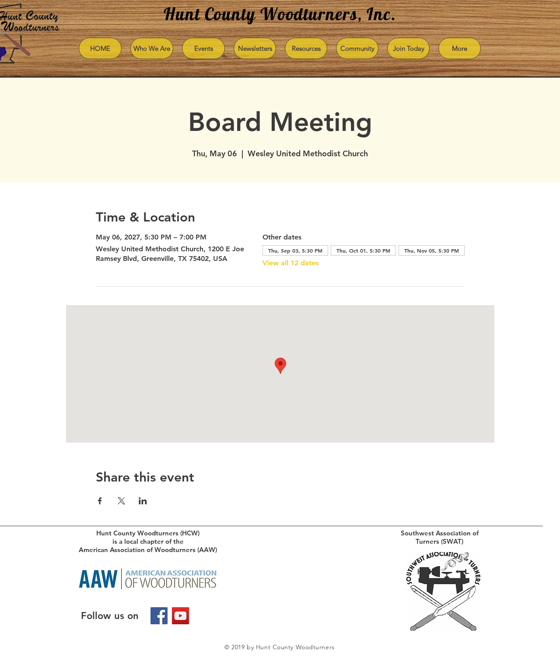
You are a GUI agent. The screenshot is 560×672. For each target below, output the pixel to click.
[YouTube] (180, 615)
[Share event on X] (121, 500)
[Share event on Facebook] (100, 500)
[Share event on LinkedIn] (143, 500)
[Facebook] (159, 615)
